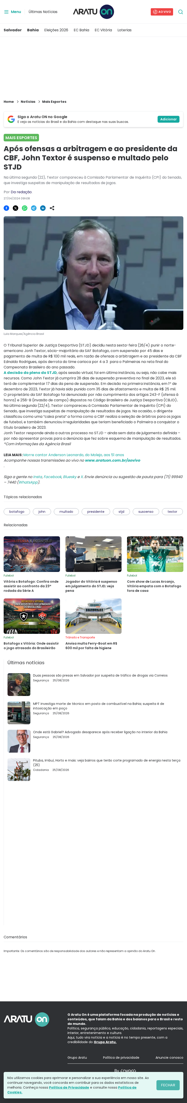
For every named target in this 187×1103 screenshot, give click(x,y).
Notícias (28, 101)
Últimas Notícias (43, 11)
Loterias (124, 30)
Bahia (33, 30)
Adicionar (168, 119)
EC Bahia (81, 30)
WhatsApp (28, 482)
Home (9, 101)
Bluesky (69, 476)
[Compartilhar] (52, 208)
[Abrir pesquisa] (180, 12)
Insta (37, 476)
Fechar (168, 1085)
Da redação (21, 192)
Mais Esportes (54, 101)
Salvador (13, 30)
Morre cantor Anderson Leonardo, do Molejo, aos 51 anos (73, 455)
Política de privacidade (121, 1057)
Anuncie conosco (169, 1057)
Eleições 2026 (56, 30)
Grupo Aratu (77, 1057)
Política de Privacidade (69, 1087)
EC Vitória (103, 30)
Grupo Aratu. (105, 1042)
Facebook (52, 476)
